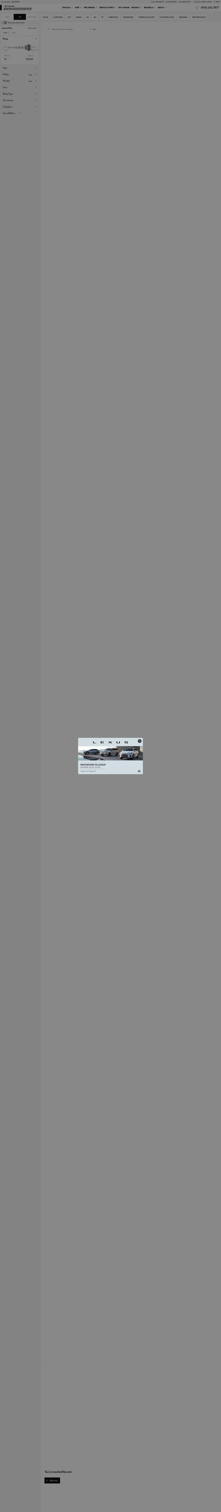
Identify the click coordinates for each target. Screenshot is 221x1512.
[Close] (140, 741)
